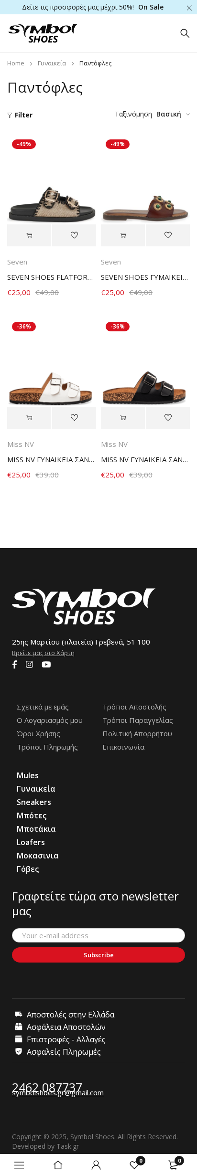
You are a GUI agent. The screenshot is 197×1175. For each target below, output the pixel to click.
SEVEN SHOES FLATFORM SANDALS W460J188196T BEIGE (51, 277)
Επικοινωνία (123, 747)
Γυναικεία (52, 63)
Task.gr (67, 1146)
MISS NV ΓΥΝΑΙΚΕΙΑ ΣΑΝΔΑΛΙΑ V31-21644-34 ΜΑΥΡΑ (145, 459)
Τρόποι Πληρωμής (47, 747)
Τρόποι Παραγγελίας (137, 720)
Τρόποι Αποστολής (134, 706)
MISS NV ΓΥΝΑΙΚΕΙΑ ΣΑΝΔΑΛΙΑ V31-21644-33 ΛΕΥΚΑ (51, 459)
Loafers (31, 842)
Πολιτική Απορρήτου (137, 733)
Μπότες (31, 815)
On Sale (151, 6)
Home (15, 63)
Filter (24, 114)
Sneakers (34, 802)
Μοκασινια (38, 855)
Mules (28, 775)
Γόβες (28, 869)
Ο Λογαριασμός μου (50, 720)
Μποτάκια (36, 829)
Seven (17, 261)
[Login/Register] (96, 1165)
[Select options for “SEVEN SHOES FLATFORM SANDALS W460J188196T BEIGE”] (29, 235)
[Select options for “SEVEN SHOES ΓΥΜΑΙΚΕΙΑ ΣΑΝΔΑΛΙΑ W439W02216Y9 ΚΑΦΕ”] (123, 235)
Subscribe (99, 955)
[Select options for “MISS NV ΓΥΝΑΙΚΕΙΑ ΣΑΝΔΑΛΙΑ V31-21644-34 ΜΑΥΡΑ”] (123, 418)
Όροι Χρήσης (38, 733)
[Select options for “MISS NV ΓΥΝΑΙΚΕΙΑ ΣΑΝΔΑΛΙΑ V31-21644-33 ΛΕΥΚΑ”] (29, 418)
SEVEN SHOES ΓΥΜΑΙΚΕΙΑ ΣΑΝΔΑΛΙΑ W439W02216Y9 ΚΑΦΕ (145, 277)
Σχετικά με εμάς (43, 706)
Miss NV (20, 444)
